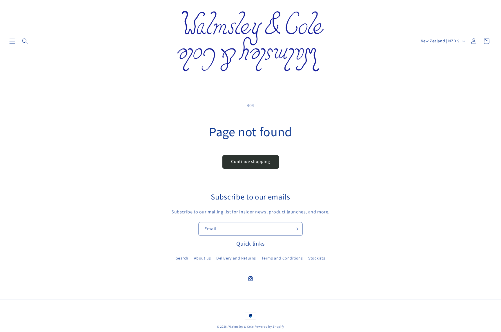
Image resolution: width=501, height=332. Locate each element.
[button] (12, 41)
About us (202, 258)
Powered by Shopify (269, 326)
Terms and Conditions (282, 258)
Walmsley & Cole (241, 326)
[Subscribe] (296, 229)
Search (182, 258)
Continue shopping (250, 162)
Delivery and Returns (236, 258)
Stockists (316, 258)
